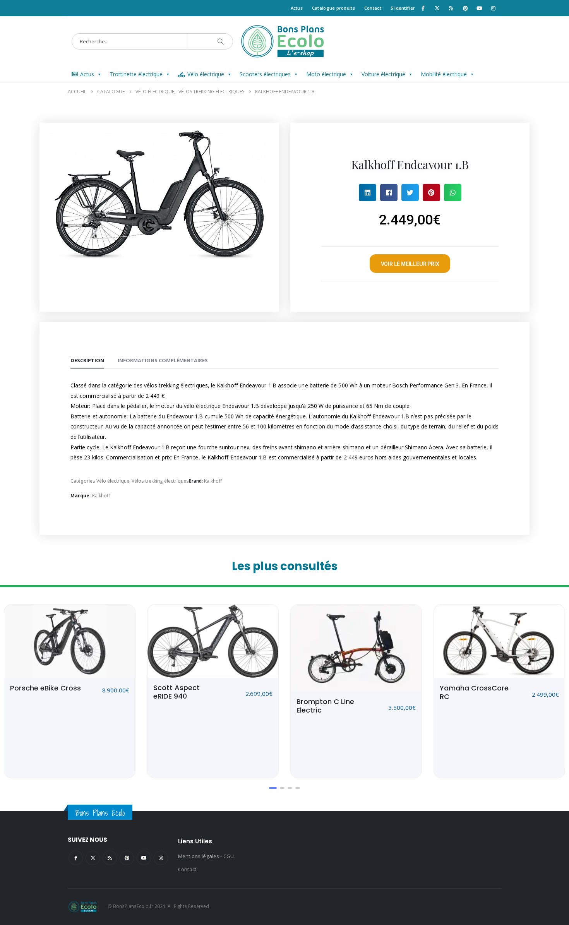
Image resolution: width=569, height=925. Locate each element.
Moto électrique (326, 74)
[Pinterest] (465, 8)
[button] (367, 192)
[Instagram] (493, 8)
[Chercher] (221, 41)
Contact (372, 8)
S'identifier (403, 8)
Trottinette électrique (136, 74)
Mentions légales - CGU (206, 856)
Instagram (161, 858)
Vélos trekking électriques (160, 481)
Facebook (76, 858)
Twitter (93, 858)
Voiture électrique (383, 74)
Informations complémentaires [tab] (163, 360)
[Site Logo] (285, 41)
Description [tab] (87, 360)
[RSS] (451, 8)
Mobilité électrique (444, 74)
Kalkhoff (213, 481)
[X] (437, 8)
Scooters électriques (265, 74)
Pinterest (127, 858)
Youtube (144, 858)
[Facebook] (423, 8)
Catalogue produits (333, 8)
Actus (297, 8)
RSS (110, 858)
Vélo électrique (205, 74)
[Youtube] (479, 8)
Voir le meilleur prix (410, 264)
